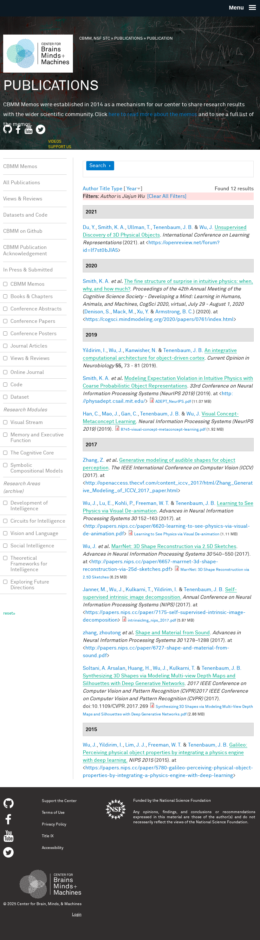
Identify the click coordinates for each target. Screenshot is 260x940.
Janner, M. (95, 589)
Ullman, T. (139, 227)
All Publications (21, 182)
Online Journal (27, 372)
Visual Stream (26, 422)
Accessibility (52, 848)
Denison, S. (97, 311)
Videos (55, 142)
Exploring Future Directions (29, 584)
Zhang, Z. (94, 460)
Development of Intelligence (29, 505)
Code (16, 384)
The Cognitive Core (32, 452)
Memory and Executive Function (37, 437)
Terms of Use (53, 813)
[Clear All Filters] (166, 196)
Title (105, 188)
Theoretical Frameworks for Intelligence (28, 564)
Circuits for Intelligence (37, 521)
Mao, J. (110, 413)
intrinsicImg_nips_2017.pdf (152, 621)
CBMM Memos (20, 166)
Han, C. (91, 413)
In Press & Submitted (28, 269)
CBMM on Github (22, 231)
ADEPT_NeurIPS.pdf (173, 402)
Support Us (59, 147)
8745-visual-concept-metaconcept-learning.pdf (163, 430)
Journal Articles (28, 346)
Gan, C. (129, 413)
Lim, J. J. (135, 744)
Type (116, 188)
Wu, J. (206, 227)
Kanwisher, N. (141, 350)
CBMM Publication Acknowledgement (25, 250)
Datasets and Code (25, 215)
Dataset (19, 397)
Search (97, 165)
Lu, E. (105, 503)
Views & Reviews (22, 198)
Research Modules (25, 409)
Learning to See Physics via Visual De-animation (176, 534)
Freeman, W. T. (152, 503)
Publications (128, 38)
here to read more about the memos (152, 114)
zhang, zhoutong (102, 632)
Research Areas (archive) (21, 487)
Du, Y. (89, 227)
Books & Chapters (31, 296)
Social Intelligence (32, 545)
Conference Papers (32, 321)
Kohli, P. (124, 503)
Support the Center (59, 801)
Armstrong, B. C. (174, 311)
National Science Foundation (185, 801)
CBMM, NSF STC (94, 38)
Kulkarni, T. (139, 589)
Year (132, 188)
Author (90, 188)
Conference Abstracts (36, 308)
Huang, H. (139, 668)
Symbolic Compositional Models (36, 468)
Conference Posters (33, 333)
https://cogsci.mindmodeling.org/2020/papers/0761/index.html (159, 319)
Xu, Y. (143, 311)
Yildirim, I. (94, 350)
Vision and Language (34, 533)
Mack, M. (123, 311)
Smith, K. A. (111, 227)
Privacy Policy (54, 824)
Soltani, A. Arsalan (104, 668)
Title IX (48, 836)
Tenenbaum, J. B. (173, 227)
